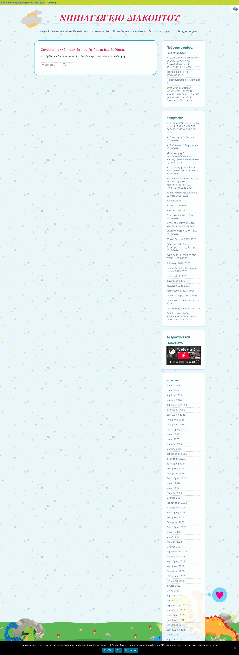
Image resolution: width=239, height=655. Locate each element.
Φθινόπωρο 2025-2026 (178, 281)
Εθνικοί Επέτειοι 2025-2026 (181, 239)
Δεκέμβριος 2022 (175, 561)
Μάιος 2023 (172, 537)
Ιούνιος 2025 (173, 434)
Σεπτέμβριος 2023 (176, 527)
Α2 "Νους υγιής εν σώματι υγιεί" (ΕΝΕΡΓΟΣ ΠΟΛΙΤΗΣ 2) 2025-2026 (182, 170)
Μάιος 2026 (172, 390)
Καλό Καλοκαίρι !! (176, 52)
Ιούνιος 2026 (173, 385)
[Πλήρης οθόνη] (197, 362)
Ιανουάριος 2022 (175, 610)
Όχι (118, 650)
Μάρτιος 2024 (174, 498)
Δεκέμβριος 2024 (175, 463)
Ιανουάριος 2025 (175, 458)
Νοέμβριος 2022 (175, 566)
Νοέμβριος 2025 (175, 419)
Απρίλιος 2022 (174, 595)
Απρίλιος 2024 (174, 493)
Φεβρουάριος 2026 (176, 405)
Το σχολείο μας (187, 31)
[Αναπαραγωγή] (170, 362)
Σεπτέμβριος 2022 (176, 576)
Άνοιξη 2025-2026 (176, 205)
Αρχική (44, 31)
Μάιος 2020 (172, 634)
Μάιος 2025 (172, 439)
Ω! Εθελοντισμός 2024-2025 (181, 295)
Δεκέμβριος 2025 (175, 414)
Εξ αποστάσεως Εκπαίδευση (70, 31)
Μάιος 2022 (172, 590)
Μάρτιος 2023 (174, 546)
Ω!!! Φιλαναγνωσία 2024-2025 (183, 308)
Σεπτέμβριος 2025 (176, 429)
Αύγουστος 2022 (175, 581)
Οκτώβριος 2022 (175, 571)
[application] (183, 355)
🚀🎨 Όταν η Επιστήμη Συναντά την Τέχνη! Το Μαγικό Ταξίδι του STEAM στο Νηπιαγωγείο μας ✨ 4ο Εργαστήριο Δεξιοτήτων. (182, 93)
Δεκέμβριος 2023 (175, 512)
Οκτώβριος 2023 (175, 522)
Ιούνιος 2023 (173, 532)
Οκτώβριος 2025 (175, 424)
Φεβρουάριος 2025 (176, 454)
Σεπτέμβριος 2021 (176, 629)
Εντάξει (108, 650)
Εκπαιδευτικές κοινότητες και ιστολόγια (22, 2)
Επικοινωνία (100, 31)
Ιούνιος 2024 (173, 483)
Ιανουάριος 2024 (175, 507)
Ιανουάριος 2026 (175, 410)
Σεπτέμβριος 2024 (176, 478)
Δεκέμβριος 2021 (175, 615)
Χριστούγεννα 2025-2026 (180, 290)
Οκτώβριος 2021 (175, 625)
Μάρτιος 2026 (174, 400)
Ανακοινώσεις (173, 200)
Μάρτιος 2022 (174, 600)
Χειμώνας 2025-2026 (178, 286)
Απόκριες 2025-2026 (177, 210)
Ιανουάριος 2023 (175, 556)
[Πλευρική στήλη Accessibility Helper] (235, 9)
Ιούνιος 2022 (173, 585)
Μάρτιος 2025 (174, 449)
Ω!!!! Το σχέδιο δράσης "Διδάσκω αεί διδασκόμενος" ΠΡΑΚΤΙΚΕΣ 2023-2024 (181, 316)
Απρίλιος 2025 (174, 444)
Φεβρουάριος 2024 (176, 502)
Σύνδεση (51, 2)
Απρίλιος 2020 (174, 639)
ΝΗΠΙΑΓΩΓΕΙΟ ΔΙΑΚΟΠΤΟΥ (119, 17)
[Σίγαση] (193, 362)
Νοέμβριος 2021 (175, 620)
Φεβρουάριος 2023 (176, 551)
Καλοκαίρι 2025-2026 (178, 263)
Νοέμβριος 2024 (175, 468)
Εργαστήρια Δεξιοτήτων (129, 31)
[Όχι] (235, 648)
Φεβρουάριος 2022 (176, 605)
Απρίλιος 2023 (174, 542)
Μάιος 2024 (172, 488)
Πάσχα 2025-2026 (176, 276)
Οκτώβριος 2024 (175, 473)
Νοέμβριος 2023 (175, 517)
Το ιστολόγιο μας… (161, 31)
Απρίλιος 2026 (174, 395)
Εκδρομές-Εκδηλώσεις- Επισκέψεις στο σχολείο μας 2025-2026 (181, 247)
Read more (131, 650)
